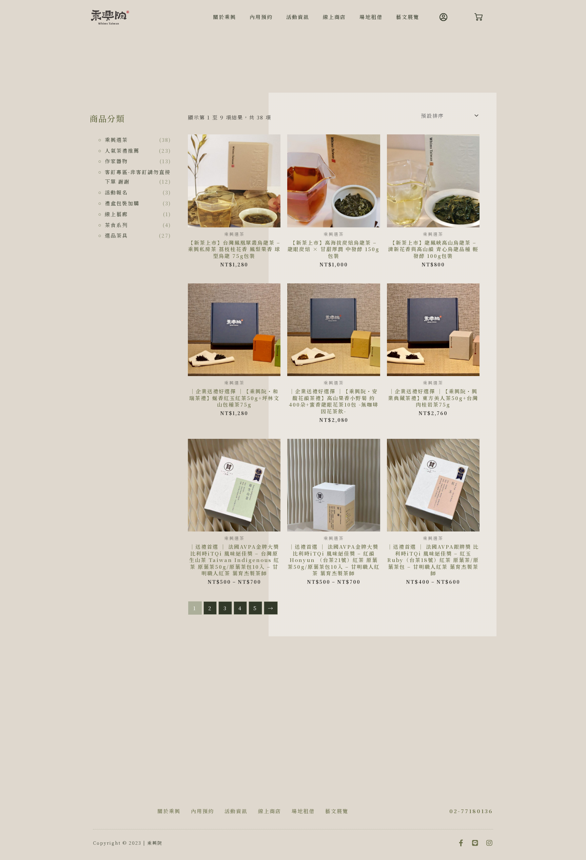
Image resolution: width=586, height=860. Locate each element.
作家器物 (116, 161)
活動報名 (116, 192)
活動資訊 (297, 16)
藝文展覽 (407, 16)
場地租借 (371, 16)
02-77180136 (471, 811)
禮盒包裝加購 (122, 203)
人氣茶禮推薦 (122, 150)
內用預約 (261, 16)
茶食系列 (116, 224)
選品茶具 (116, 235)
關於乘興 (224, 16)
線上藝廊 (116, 214)
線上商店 (334, 16)
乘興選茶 (116, 139)
